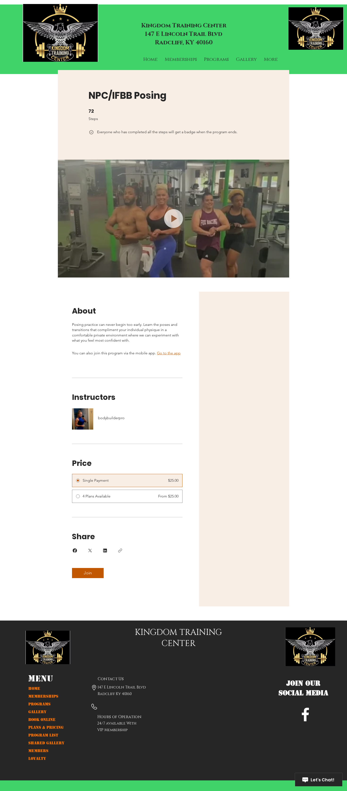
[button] (173, 218)
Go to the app (169, 353)
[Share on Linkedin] (105, 550)
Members (38, 750)
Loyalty (37, 758)
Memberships (43, 696)
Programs (39, 704)
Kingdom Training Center (183, 25)
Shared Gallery (46, 743)
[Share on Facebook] (75, 550)
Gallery (37, 711)
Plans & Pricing (45, 727)
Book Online (41, 719)
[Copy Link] (120, 550)
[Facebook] (305, 714)
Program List (43, 735)
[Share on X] (90, 550)
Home (34, 688)
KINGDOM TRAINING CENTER (178, 638)
